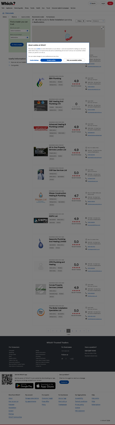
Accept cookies (51, 60)
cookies (38, 49)
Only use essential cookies (74, 60)
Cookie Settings (34, 60)
